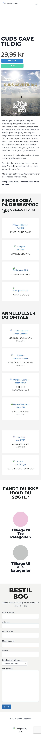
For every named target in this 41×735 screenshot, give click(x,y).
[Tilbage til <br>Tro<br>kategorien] (20, 519)
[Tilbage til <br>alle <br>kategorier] (20, 552)
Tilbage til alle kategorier (20, 567)
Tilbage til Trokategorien (20, 533)
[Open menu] (36, 4)
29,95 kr (12, 54)
